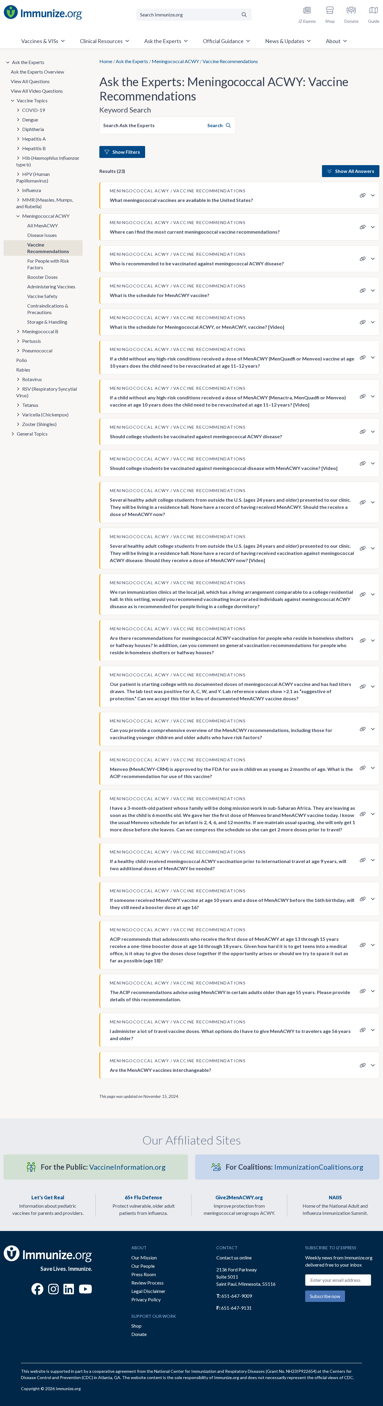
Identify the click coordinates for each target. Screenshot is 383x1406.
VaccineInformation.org (103, 1166)
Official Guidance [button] (223, 41)
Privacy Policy (146, 1299)
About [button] (333, 41)
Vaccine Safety (42, 296)
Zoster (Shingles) (39, 424)
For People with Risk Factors (48, 264)
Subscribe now (325, 1296)
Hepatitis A (34, 138)
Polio (21, 360)
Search (215, 125)
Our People (143, 1266)
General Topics (32, 433)
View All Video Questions (37, 91)
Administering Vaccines (51, 286)
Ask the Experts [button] (162, 41)
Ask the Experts (132, 61)
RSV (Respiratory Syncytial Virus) (46, 392)
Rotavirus (32, 379)
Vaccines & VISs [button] (39, 41)
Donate (139, 1334)
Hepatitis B (34, 148)
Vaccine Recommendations (48, 248)
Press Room (143, 1274)
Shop (136, 1326)
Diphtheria (33, 129)
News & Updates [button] (284, 41)
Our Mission (144, 1257)
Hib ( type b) (47, 161)
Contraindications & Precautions (47, 309)
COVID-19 (33, 110)
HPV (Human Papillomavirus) (33, 177)
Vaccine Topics (32, 100)
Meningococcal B (40, 331)
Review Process (147, 1282)
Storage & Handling (47, 322)
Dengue (30, 119)
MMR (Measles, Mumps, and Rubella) (44, 203)
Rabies (23, 369)
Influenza (31, 190)
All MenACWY (42, 225)
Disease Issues (42, 235)
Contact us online (234, 1257)
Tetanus (30, 405)
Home (105, 61)
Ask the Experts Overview (37, 71)
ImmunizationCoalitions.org (294, 1166)
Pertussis (31, 341)
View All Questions (30, 81)
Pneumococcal (37, 350)
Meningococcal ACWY (175, 61)
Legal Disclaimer (148, 1291)
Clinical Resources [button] (101, 41)
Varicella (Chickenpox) (45, 414)
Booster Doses (42, 277)
